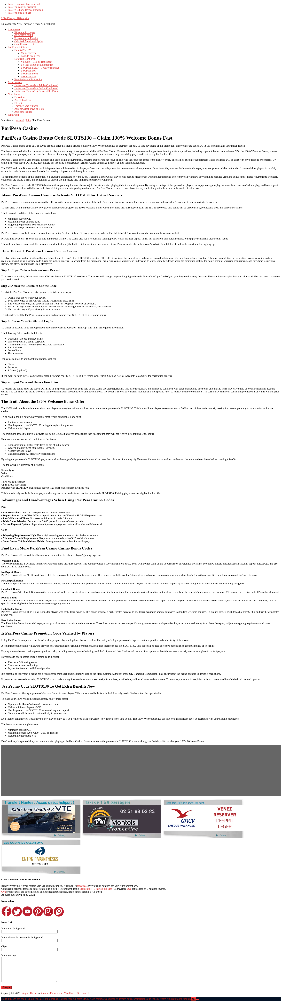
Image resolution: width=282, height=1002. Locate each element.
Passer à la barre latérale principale (25, 9)
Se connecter (84, 993)
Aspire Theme (29, 993)
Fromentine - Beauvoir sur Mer (96, 888)
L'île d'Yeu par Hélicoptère (15, 18)
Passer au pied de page (19, 12)
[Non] (197, 999)
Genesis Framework (51, 993)
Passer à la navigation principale (24, 4)
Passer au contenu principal (22, 7)
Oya (129, 888)
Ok (193, 999)
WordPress (69, 993)
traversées (82, 885)
